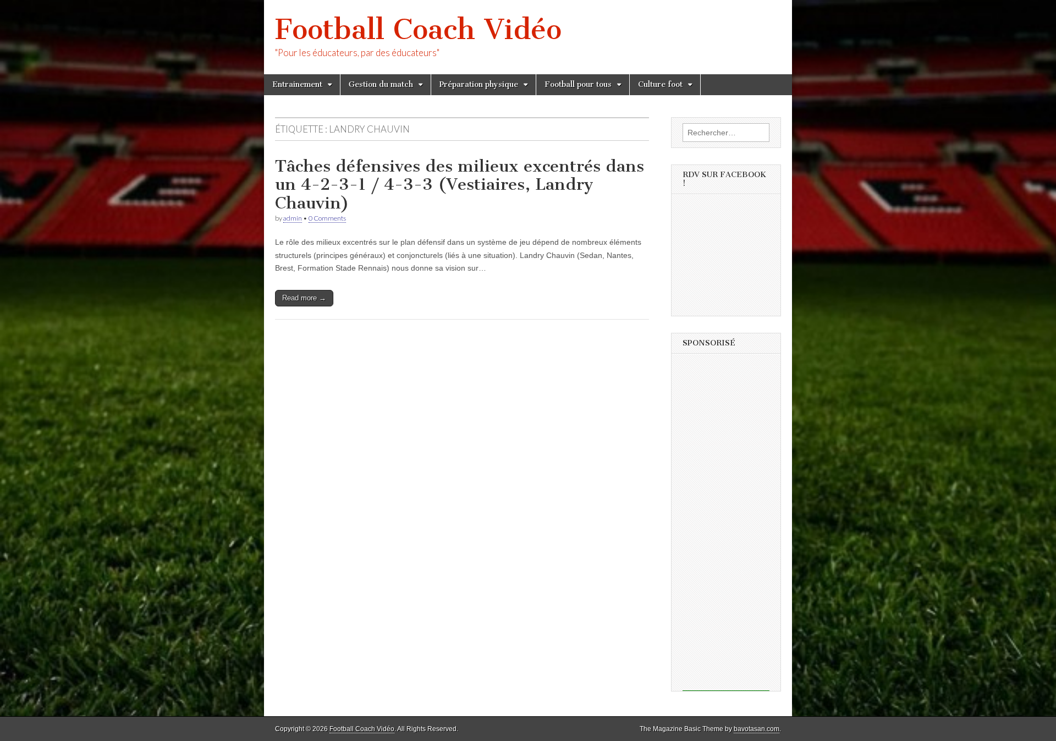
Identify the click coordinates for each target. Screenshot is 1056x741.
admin (292, 218)
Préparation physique (478, 84)
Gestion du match (381, 84)
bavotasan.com (756, 729)
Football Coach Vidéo (418, 29)
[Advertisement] (726, 526)
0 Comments (327, 218)
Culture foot (660, 84)
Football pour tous (578, 84)
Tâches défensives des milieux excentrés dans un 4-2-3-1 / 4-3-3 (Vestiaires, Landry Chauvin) (459, 184)
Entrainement (297, 84)
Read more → (304, 298)
